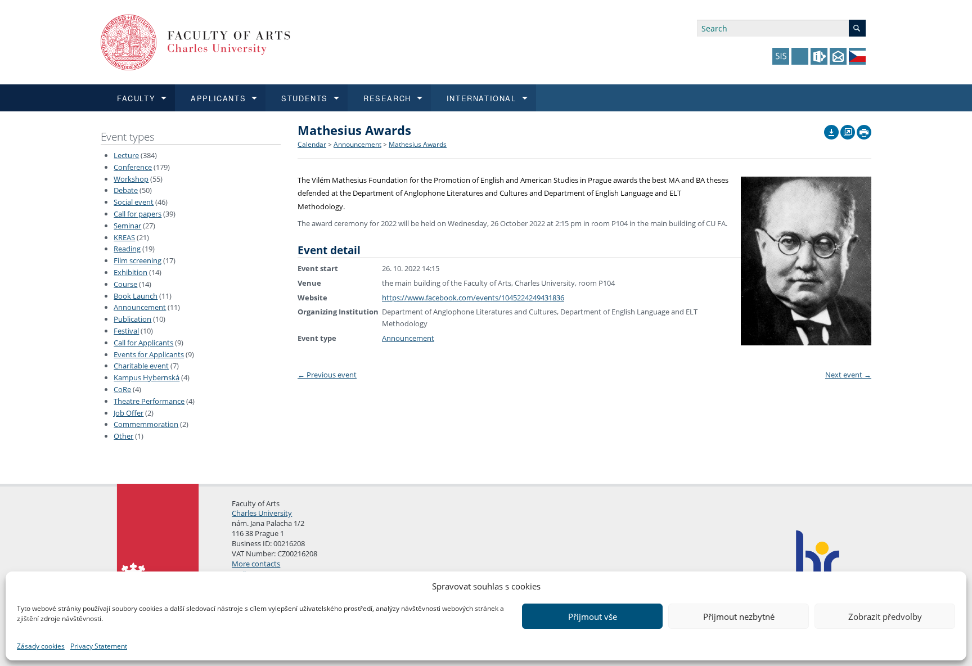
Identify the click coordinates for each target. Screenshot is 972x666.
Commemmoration (146, 424)
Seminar (127, 225)
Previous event (327, 375)
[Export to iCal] (831, 129)
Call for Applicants (143, 343)
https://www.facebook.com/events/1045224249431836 (473, 297)
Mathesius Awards (418, 144)
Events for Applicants (149, 354)
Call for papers (137, 214)
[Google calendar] (847, 129)
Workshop (131, 179)
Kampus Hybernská (146, 377)
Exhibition (130, 272)
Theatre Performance (149, 401)
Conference (133, 167)
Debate (126, 190)
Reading (127, 249)
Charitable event (141, 366)
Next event (848, 375)
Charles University (262, 513)
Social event (134, 202)
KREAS (124, 237)
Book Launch (136, 296)
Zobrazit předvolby (885, 616)
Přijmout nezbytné (739, 616)
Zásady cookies (41, 646)
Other (123, 436)
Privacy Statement (98, 646)
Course (125, 284)
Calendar (312, 144)
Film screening (137, 260)
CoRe (122, 389)
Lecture (126, 155)
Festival (126, 331)
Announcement (140, 307)
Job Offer (128, 413)
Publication (132, 319)
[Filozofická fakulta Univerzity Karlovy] (195, 41)
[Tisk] (864, 129)
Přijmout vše (592, 616)
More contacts (256, 564)
